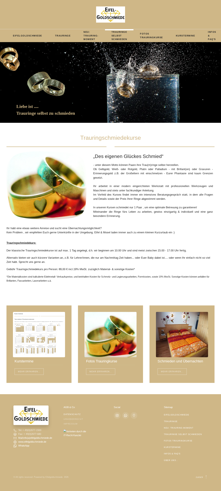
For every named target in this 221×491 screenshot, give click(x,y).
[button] (206, 477)
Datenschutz (72, 414)
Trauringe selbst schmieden (119, 35)
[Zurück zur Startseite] (110, 14)
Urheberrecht (73, 419)
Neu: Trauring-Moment (91, 35)
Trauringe (63, 35)
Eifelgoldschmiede (27, 35)
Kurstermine (185, 35)
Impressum (71, 424)
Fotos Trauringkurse (151, 35)
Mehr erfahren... (29, 371)
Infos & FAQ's (172, 454)
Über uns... (171, 460)
